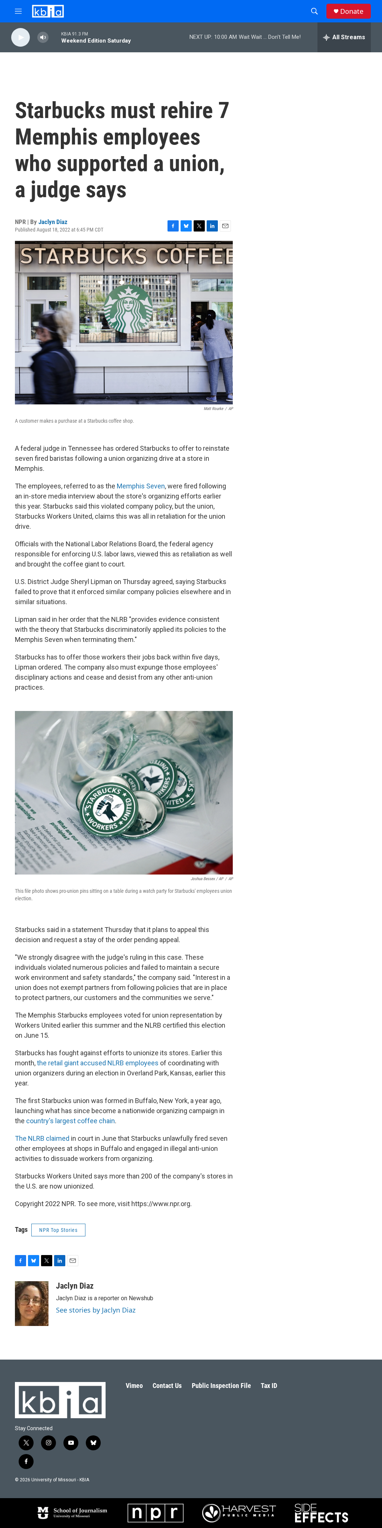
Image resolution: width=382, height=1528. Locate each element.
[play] (20, 37)
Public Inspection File (221, 1385)
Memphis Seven (141, 486)
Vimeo (134, 1385)
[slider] (55, 37)
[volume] (43, 37)
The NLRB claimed (42, 1138)
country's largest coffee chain (70, 1121)
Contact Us (167, 1385)
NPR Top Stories (58, 1230)
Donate (351, 11)
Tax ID (269, 1385)
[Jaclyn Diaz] (31, 1303)
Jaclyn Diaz (53, 222)
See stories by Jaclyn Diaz (95, 1309)
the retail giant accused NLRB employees (98, 1063)
